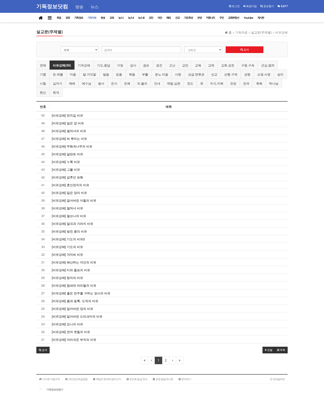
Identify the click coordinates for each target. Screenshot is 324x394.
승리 (280, 74)
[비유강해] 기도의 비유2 (68, 239)
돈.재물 (58, 74)
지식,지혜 (216, 83)
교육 (112, 18)
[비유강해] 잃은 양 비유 (68, 123)
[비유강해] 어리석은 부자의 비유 (74, 339)
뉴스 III (141, 18)
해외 (168, 18)
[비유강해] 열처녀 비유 (67, 208)
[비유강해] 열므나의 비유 (69, 216)
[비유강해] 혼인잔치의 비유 (70, 185)
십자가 (57, 83)
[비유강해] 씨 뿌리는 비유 (69, 138)
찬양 (199, 18)
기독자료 (92, 18)
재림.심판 (173, 83)
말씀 (106, 74)
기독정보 (78, 18)
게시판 (260, 18)
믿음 (119, 74)
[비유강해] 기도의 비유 (67, 246)
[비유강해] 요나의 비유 (67, 324)
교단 (151, 18)
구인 (221, 18)
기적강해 (84, 65)
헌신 (43, 92)
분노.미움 (161, 74)
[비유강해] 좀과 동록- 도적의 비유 (75, 301)
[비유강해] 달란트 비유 (67, 154)
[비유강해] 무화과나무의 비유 (72, 146)
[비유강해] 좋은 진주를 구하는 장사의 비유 (81, 293)
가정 (120, 65)
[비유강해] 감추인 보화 (67, 177)
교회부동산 (233, 18)
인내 (157, 83)
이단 (160, 18)
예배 (72, 83)
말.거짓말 (89, 74)
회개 (56, 92)
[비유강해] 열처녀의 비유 (69, 131)
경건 (159, 65)
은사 (114, 83)
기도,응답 (103, 65)
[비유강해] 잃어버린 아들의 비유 (74, 200)
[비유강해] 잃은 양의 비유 (69, 192)
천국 (246, 83)
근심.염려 (267, 65)
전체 (43, 65)
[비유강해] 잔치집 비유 (67, 115)
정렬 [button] (269, 350)
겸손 (146, 65)
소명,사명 (263, 74)
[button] (43, 350)
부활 (145, 74)
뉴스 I (121, 18)
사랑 (178, 74)
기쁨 (43, 74)
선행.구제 (230, 74)
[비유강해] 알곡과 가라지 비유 (72, 223)
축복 (259, 83)
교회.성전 (227, 65)
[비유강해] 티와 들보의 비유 (71, 270)
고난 (172, 65)
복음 (59, 18)
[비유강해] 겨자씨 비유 (67, 254)
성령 (247, 74)
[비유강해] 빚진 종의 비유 (69, 231)
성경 (67, 18)
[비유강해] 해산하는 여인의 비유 (74, 262)
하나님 (273, 83)
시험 (43, 83)
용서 (101, 83)
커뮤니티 (210, 18)
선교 (177, 18)
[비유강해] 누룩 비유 (66, 161)
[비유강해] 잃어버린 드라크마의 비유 (77, 316)
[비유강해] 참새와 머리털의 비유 (74, 285)
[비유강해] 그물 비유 (66, 169)
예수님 (86, 83)
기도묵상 (188, 18)
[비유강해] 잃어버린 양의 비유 (72, 308)
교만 (185, 65)
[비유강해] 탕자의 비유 (67, 277)
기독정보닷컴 (52, 6)
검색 (246, 49)
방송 (103, 18)
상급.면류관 (196, 74)
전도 (190, 83)
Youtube (248, 18)
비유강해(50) (62, 65)
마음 (73, 74)
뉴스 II (131, 18)
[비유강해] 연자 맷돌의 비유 (71, 332)
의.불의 (142, 83)
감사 (133, 65)
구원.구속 (247, 65)
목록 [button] (282, 350)
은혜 (127, 83)
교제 (211, 65)
